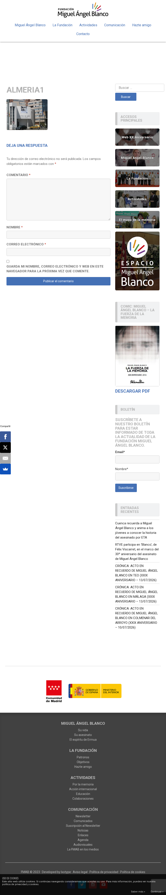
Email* (120, 452)
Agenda (83, 840)
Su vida (83, 730)
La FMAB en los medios (83, 849)
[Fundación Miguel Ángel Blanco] (83, 10)
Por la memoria (83, 784)
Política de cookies (132, 872)
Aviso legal (80, 872)
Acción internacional (83, 789)
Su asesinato (83, 735)
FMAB (25, 872)
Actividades (88, 25)
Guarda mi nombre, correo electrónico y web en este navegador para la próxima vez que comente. (55, 269)
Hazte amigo (141, 25)
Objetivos (83, 762)
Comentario (18, 175)
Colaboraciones (83, 798)
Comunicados (83, 821)
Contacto (83, 34)
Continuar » (157, 891)
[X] (5, 447)
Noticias (83, 830)
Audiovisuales (83, 844)
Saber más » (138, 891)
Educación (83, 794)
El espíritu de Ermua (83, 739)
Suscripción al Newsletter (83, 825)
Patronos (83, 757)
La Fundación (62, 25)
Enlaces (83, 835)
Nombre (14, 227)
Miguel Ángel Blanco (30, 25)
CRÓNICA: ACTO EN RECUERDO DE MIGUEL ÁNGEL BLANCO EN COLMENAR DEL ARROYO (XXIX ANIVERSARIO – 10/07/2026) (136, 618)
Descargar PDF (132, 391)
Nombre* (121, 469)
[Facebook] (5, 436)
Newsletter (83, 816)
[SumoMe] (5, 469)
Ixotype (66, 872)
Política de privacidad (103, 872)
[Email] (5, 458)
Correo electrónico (26, 244)
